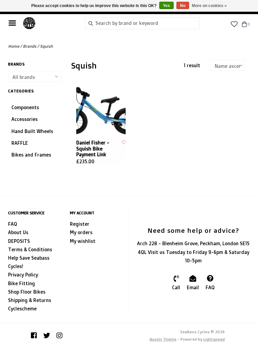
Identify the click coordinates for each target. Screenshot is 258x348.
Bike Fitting (21, 283)
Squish (46, 46)
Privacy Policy (23, 274)
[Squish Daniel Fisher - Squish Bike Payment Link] (101, 111)
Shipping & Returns (29, 300)
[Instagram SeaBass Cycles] (59, 335)
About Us (18, 232)
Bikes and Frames (31, 155)
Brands (29, 46)
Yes (166, 5)
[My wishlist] (234, 24)
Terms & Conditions (30, 249)
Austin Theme (162, 339)
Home (13, 46)
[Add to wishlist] (124, 142)
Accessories (24, 119)
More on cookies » (209, 5)
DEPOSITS (19, 241)
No (182, 5)
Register (79, 224)
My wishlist (82, 241)
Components (25, 107)
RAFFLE (19, 143)
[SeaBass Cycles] (49, 23)
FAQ (12, 224)
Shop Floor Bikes (26, 292)
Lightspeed (214, 339)
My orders (81, 232)
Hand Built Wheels (32, 131)
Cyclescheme (22, 308)
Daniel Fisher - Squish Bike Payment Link (92, 148)
